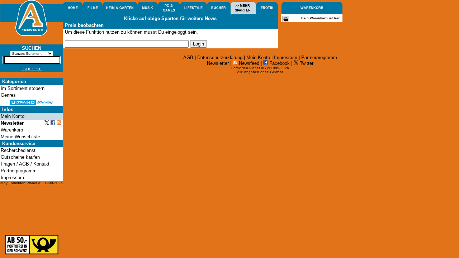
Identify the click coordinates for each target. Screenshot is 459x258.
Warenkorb (12, 130)
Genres (8, 95)
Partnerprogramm (319, 57)
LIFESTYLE (193, 8)
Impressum (285, 57)
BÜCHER (218, 8)
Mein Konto (258, 57)
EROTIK (267, 8)
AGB (188, 57)
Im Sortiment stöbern (22, 88)
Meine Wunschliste (20, 136)
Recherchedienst (18, 150)
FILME (92, 8)
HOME (73, 8)
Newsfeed (248, 63)
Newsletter (218, 63)
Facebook (279, 63)
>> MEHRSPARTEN (243, 8)
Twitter (305, 63)
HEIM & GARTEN (120, 8)
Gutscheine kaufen (20, 157)
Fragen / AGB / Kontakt (25, 164)
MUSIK (147, 8)
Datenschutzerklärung (219, 57)
